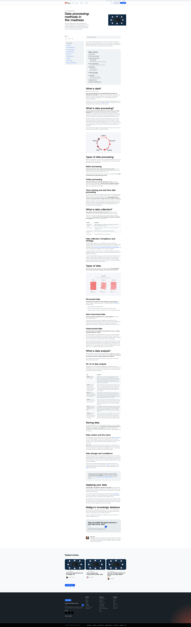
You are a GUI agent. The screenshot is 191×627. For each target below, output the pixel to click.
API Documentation (102, 602)
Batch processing (93, 59)
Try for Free (115, 608)
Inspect (87, 602)
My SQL (116, 303)
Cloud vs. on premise (116, 437)
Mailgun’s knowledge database (71, 62)
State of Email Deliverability (103, 608)
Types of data (68, 53)
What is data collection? (70, 51)
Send (86, 598)
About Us (114, 598)
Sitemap (100, 611)
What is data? (68, 45)
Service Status (101, 604)
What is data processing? (70, 47)
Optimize (87, 600)
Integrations (101, 600)
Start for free (117, 2)
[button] (107, 1)
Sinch (114, 605)
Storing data (68, 58)
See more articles (70, 585)
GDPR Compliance (101, 625)
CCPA (107, 102)
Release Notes (88, 608)
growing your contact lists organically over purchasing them (106, 247)
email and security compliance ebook (105, 476)
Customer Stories (102, 598)
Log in (112, 2)
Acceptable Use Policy (108, 625)
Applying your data (69, 60)
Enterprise (87, 604)
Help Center (101, 601)
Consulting (87, 605)
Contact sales (123, 2)
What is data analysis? (70, 56)
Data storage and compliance (95, 78)
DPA (125, 625)
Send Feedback (101, 605)
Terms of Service (115, 625)
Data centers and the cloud (95, 76)
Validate (87, 601)
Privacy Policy (121, 625)
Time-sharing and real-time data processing (98, 61)
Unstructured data (93, 70)
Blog (100, 609)
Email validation (116, 493)
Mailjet (114, 602)
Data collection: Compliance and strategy (97, 64)
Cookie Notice (94, 625)
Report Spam (89, 625)
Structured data (93, 68)
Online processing (93, 60)
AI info (114, 601)
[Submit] (106, 527)
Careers (114, 600)
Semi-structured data (94, 69)
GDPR (103, 102)
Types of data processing (70, 49)
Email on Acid (115, 604)
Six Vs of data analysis (94, 73)
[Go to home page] (68, 3)
